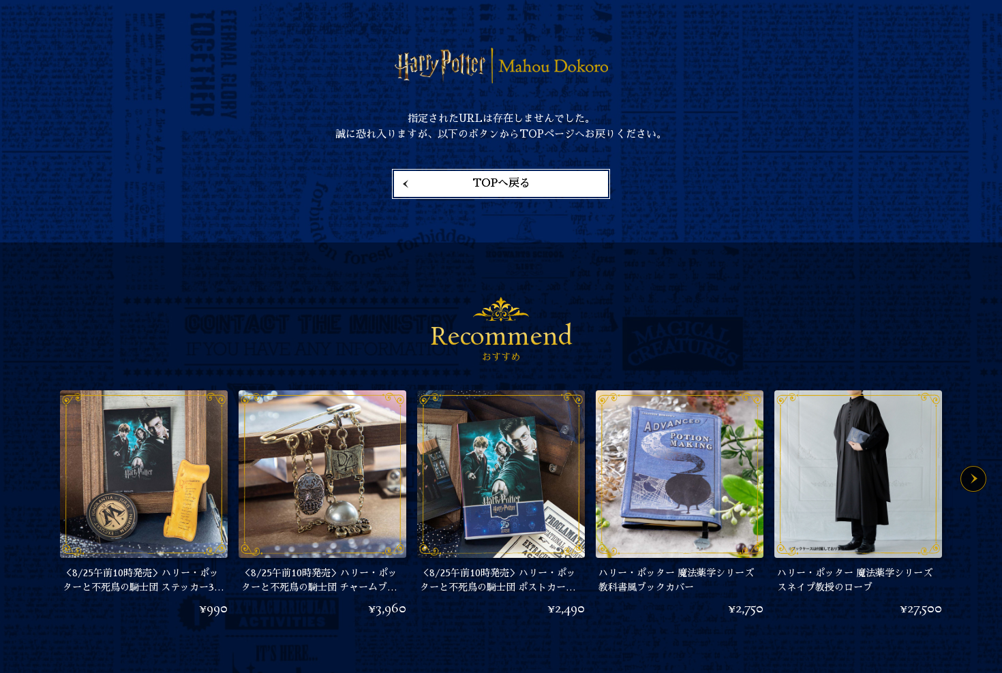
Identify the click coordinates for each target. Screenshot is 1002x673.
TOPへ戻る (501, 183)
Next (973, 478)
